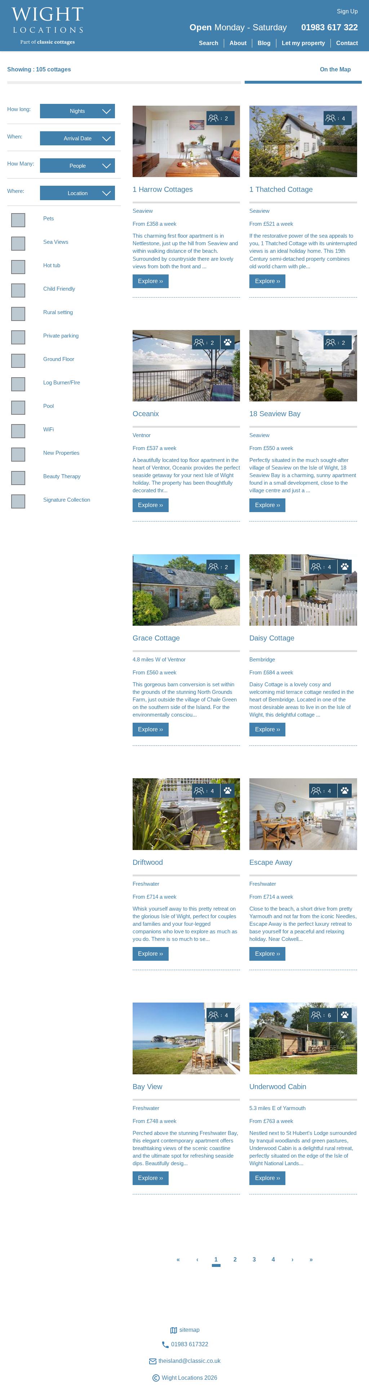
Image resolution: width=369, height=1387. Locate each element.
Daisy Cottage (271, 638)
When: (14, 136)
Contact (347, 43)
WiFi (48, 429)
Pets (48, 218)
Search (208, 43)
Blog (264, 43)
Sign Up (347, 11)
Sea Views (55, 242)
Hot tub (51, 265)
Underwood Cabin (277, 1087)
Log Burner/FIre (61, 382)
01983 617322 (189, 1344)
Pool (48, 406)
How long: (19, 109)
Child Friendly (59, 289)
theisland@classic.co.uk (189, 1361)
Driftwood (148, 862)
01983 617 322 (329, 27)
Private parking (61, 336)
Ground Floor (58, 359)
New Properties (61, 453)
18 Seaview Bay (275, 414)
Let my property (303, 43)
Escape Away (270, 862)
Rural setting (58, 312)
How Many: (20, 163)
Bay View (147, 1087)
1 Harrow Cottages (163, 189)
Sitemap (189, 1330)
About (238, 43)
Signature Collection (66, 500)
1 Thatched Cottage (281, 189)
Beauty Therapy (62, 476)
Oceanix (146, 414)
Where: (15, 191)
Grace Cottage (156, 638)
